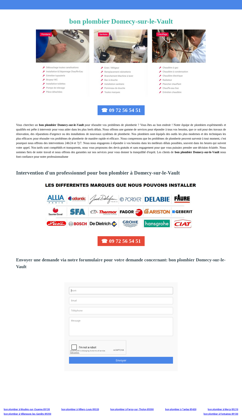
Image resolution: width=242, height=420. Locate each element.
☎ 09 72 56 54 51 (121, 110)
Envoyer (121, 360)
